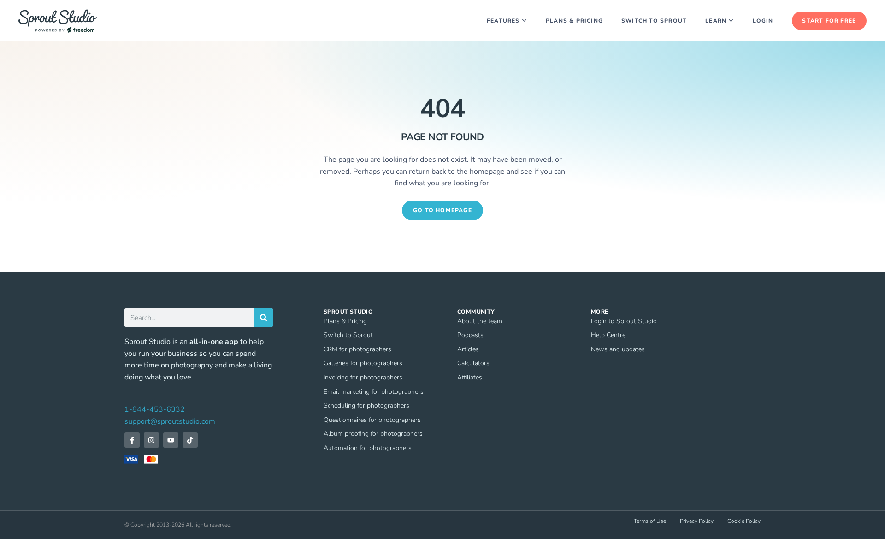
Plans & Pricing (574, 20)
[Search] (263, 317)
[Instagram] (151, 440)
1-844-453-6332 (154, 409)
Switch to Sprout (654, 20)
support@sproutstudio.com (169, 421)
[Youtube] (170, 440)
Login (763, 20)
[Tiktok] (190, 440)
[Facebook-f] (132, 440)
